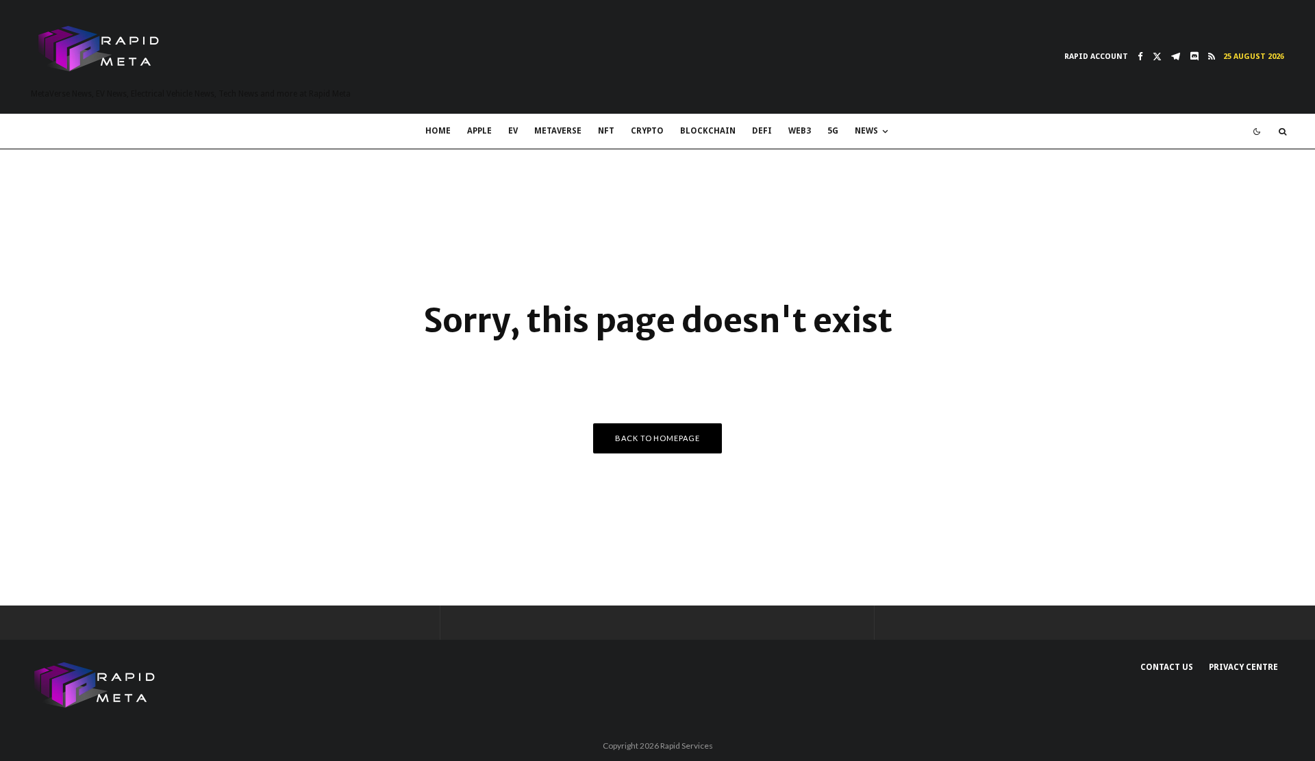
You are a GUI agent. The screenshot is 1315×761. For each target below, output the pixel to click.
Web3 (799, 131)
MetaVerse (557, 131)
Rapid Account (1096, 56)
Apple (479, 131)
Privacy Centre (1243, 667)
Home (438, 131)
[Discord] (1194, 56)
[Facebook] (1140, 56)
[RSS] (1211, 56)
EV (513, 131)
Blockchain (708, 131)
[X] (1157, 56)
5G (832, 131)
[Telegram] (1175, 56)
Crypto (647, 131)
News (866, 131)
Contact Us (1166, 667)
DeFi (762, 131)
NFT (606, 131)
